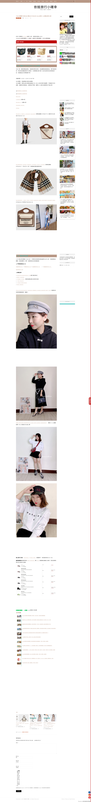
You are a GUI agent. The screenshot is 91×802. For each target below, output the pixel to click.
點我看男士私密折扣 (22, 93)
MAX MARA (20, 284)
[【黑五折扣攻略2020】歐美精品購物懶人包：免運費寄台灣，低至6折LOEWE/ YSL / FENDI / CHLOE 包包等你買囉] (36, 717)
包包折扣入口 (19, 269)
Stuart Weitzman (22, 282)
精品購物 (30, 1)
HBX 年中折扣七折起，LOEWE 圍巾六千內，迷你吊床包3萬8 (22, 723)
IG (24, 1)
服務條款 (48, 787)
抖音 (26, 1)
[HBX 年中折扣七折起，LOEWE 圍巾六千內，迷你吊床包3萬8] (22, 717)
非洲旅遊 (43, 1)
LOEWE (18, 99)
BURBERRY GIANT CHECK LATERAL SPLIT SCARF (30, 164)
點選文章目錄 (20, 41)
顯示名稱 (17, 757)
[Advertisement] (36, 27)
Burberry (18, 102)
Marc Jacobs (21, 277)
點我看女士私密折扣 (22, 90)
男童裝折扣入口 (47, 266)
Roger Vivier (21, 279)
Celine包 (25, 36)
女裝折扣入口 (19, 266)
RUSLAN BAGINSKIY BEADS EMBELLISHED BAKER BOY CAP (33, 290)
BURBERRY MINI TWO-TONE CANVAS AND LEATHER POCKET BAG (35, 200)
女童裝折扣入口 (36, 266)
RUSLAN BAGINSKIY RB (24, 275)
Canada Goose (20, 105)
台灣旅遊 (34, 1)
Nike (37, 560)
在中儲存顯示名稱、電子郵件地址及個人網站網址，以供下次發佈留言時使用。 (18, 778)
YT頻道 (21, 1)
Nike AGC (33, 557)
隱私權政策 (44, 787)
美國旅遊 (51, 1)
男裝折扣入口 (27, 266)
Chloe (17, 108)
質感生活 (55, 1)
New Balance (31, 560)
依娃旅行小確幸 (45, 7)
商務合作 (17, 1)
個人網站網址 (17, 767)
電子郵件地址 (17, 762)
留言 (17, 742)
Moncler (18, 96)
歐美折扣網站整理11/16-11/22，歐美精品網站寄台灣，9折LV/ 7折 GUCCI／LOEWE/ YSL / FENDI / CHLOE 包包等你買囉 (50, 724)
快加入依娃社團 (64, 259)
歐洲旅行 (47, 1)
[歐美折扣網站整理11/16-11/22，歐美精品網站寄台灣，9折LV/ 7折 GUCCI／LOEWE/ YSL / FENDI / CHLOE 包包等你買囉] (50, 717)
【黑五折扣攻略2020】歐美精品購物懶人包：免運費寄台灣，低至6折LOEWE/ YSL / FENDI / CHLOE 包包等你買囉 (36, 724)
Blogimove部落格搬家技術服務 (84, 801)
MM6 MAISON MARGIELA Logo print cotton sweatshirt (31, 422)
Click (90, 401)
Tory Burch (20, 280)
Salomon (26, 557)
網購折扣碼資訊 (25, 732)
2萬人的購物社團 (63, 40)
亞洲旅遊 (38, 1)
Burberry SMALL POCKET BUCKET (26, 113)
